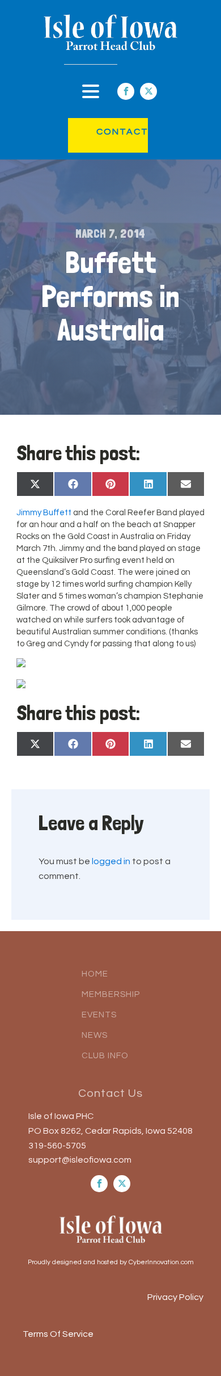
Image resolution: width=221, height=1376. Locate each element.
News (95, 1035)
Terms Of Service (58, 1334)
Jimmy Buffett (43, 512)
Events (99, 1015)
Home (95, 974)
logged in (111, 861)
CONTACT (110, 131)
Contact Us (110, 1093)
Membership (111, 994)
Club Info (105, 1055)
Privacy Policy (175, 1297)
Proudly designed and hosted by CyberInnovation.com (111, 1262)
